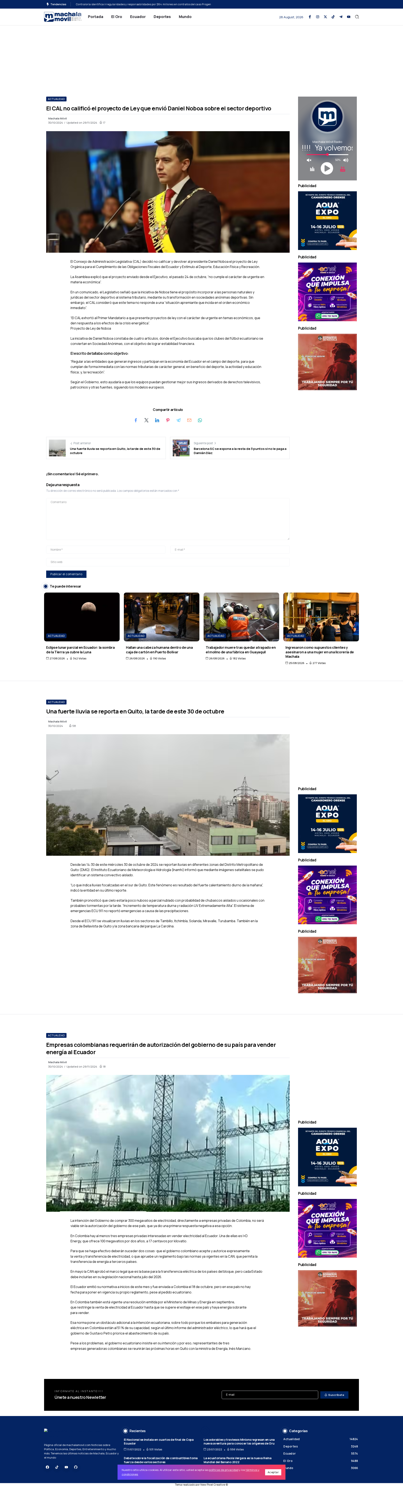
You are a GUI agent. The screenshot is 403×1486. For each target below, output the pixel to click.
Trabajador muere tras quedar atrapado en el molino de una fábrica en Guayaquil (241, 649)
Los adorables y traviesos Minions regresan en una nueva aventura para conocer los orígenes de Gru (239, 1442)
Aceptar (273, 1472)
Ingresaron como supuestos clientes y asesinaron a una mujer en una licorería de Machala (319, 652)
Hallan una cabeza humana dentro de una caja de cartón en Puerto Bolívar (159, 649)
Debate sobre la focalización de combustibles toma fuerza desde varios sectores (161, 1460)
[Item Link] (82, 617)
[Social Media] (309, 16)
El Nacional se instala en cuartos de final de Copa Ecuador (159, 1442)
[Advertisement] (201, 56)
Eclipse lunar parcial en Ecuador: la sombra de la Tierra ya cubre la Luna (80, 649)
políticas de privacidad (223, 1470)
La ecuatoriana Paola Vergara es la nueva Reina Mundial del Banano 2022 (238, 1460)
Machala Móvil (57, 118)
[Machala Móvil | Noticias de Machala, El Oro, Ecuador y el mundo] (63, 16)
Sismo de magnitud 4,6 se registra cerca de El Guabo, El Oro (114, 4)
